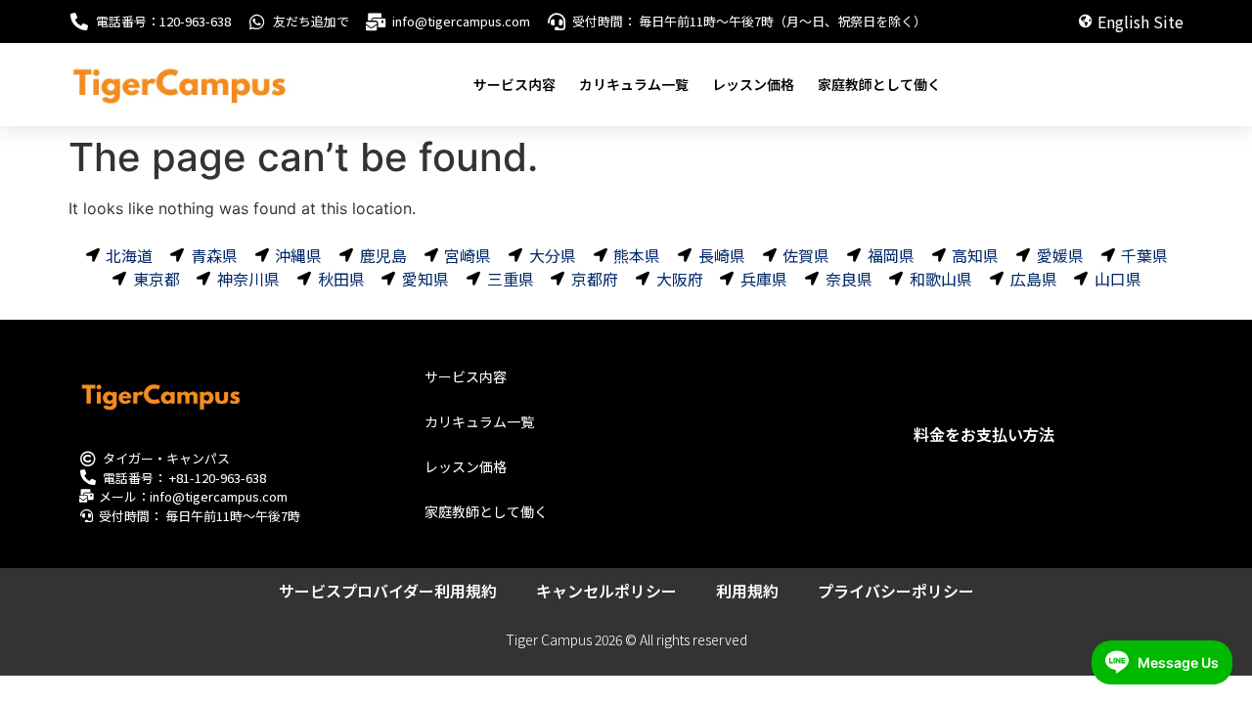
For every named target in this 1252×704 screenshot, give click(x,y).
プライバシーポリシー (896, 590)
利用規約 (747, 590)
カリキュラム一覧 (634, 84)
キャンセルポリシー (606, 590)
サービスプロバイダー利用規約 (388, 590)
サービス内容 (514, 84)
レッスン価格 (753, 84)
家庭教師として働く (879, 84)
